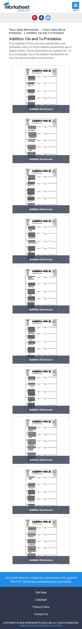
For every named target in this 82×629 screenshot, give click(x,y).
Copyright (41, 599)
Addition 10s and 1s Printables (45, 32)
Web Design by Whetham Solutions (40, 625)
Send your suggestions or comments (47, 581)
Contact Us (41, 614)
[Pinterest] (34, 17)
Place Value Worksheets (24, 29)
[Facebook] (41, 17)
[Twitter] (48, 17)
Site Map (41, 592)
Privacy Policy (41, 606)
